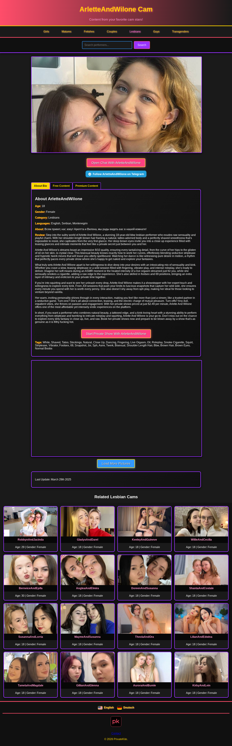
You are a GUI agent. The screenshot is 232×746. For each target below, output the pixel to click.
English (109, 707)
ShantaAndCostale (201, 588)
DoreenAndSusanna (144, 588)
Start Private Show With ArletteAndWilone (116, 333)
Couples (112, 31)
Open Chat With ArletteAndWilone (116, 162)
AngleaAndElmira (87, 588)
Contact (116, 733)
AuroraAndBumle (144, 685)
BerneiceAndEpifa (30, 588)
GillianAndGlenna (87, 685)
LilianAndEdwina (201, 636)
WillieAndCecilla (201, 539)
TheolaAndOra (144, 636)
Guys (156, 31)
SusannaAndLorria (30, 636)
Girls (46, 31)
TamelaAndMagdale (30, 685)
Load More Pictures (116, 463)
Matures (66, 31)
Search (142, 45)
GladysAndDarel (87, 539)
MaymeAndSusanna (87, 636)
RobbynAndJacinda (31, 539)
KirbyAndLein (201, 685)
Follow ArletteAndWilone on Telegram (118, 174)
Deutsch (128, 707)
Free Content (61, 185)
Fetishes (89, 31)
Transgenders (180, 31)
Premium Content (86, 185)
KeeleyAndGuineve (144, 539)
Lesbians (135, 31)
